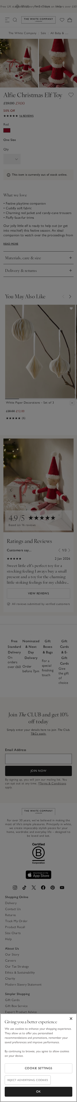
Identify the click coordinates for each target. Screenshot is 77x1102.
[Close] (71, 1018)
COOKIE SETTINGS (38, 1068)
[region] (38, 1057)
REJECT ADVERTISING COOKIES (27, 1080)
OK (38, 1091)
